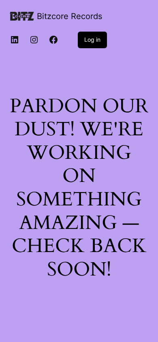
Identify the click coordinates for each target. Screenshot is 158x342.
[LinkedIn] (14, 40)
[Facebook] (53, 40)
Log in (92, 39)
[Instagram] (34, 40)
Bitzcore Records (69, 16)
